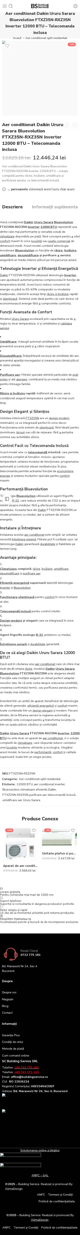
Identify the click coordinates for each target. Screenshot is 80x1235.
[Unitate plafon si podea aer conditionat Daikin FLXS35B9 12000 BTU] (59, 837)
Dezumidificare (11, 356)
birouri (20, 432)
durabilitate (47, 544)
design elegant (43, 710)
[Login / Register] (75, 6)
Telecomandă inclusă (15, 611)
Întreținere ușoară (13, 644)
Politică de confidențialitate (57, 1201)
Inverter (34, 227)
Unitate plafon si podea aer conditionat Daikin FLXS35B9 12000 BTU (59, 853)
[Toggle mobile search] (10, 6)
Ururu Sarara (43, 222)
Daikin (28, 222)
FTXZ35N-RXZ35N (15, 795)
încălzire (70, 250)
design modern (59, 418)
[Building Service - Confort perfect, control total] (40, 6)
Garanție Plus (11, 1035)
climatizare (7, 236)
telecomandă (37, 452)
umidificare (8, 255)
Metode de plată (13, 1049)
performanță (42, 752)
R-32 (15, 501)
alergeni (21, 379)
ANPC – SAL (40, 1175)
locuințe (11, 747)
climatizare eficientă (33, 789)
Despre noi (9, 992)
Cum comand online (15, 1055)
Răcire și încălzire (12, 393)
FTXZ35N (32, 418)
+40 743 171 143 (26, 1072)
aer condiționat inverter (49, 784)
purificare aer (31, 573)
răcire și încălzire (58, 294)
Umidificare (8, 342)
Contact (7, 1013)
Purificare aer (10, 375)
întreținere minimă (24, 539)
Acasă (17, 38)
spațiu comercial (59, 241)
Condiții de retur (12, 1042)
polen (4, 379)
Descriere (12, 207)
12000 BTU (48, 227)
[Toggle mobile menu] (4, 6)
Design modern (11, 621)
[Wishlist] (7, 46)
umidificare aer (12, 800)
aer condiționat (34, 535)
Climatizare (8, 569)
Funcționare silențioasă (17, 597)
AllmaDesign (39, 1220)
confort (5, 241)
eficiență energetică (40, 706)
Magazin (7, 999)
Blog (5, 1006)
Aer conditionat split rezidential (46, 38)
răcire (58, 250)
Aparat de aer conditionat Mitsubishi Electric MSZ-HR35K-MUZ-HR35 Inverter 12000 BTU (20, 866)
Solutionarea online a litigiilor (40, 1150)
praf (75, 375)
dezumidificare (28, 255)
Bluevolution (63, 222)
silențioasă (10, 299)
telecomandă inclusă (61, 795)
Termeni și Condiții (60, 1195)
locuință (36, 241)
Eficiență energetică (14, 583)
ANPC (41, 1195)
